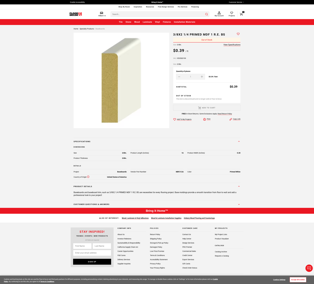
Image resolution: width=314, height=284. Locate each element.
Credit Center (187, 255)
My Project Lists (221, 234)
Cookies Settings (279, 280)
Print (208, 119)
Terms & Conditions (157, 255)
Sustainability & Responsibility (129, 243)
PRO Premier (187, 247)
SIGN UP (92, 262)
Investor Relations (124, 239)
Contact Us (186, 234)
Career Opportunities (125, 251)
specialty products (87, 29)
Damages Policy (156, 247)
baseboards (100, 29)
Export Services (188, 259)
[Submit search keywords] (206, 14)
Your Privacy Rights (157, 268)
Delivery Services (124, 259)
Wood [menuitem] (137, 22)
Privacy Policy (155, 264)
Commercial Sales (189, 251)
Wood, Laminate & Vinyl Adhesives (135, 218)
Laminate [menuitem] (147, 22)
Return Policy (155, 234)
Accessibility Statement (159, 259)
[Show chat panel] (309, 268)
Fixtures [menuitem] (167, 22)
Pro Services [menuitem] (182, 7)
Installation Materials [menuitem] (184, 22)
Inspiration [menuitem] (138, 7)
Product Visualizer (222, 239)
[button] (101, 14)
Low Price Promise (157, 251)
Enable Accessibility (77, 2)
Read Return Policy (225, 114)
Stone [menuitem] (128, 22)
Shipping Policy (156, 239)
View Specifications (231, 45)
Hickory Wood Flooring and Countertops (199, 218)
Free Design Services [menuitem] (166, 7)
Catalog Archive (221, 252)
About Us (121, 234)
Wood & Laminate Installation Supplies (166, 218)
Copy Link (236, 119)
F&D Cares (121, 255)
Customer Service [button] (235, 2)
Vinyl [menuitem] (157, 22)
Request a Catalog (222, 256)
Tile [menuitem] (121, 22)
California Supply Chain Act (128, 247)
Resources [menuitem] (150, 7)
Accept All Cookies (298, 280)
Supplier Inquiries (124, 264)
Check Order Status (189, 268)
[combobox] (159, 14)
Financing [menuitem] (195, 7)
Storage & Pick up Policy (159, 243)
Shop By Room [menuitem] (124, 7)
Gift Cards (186, 264)
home (76, 29)
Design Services (188, 243)
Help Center (186, 239)
